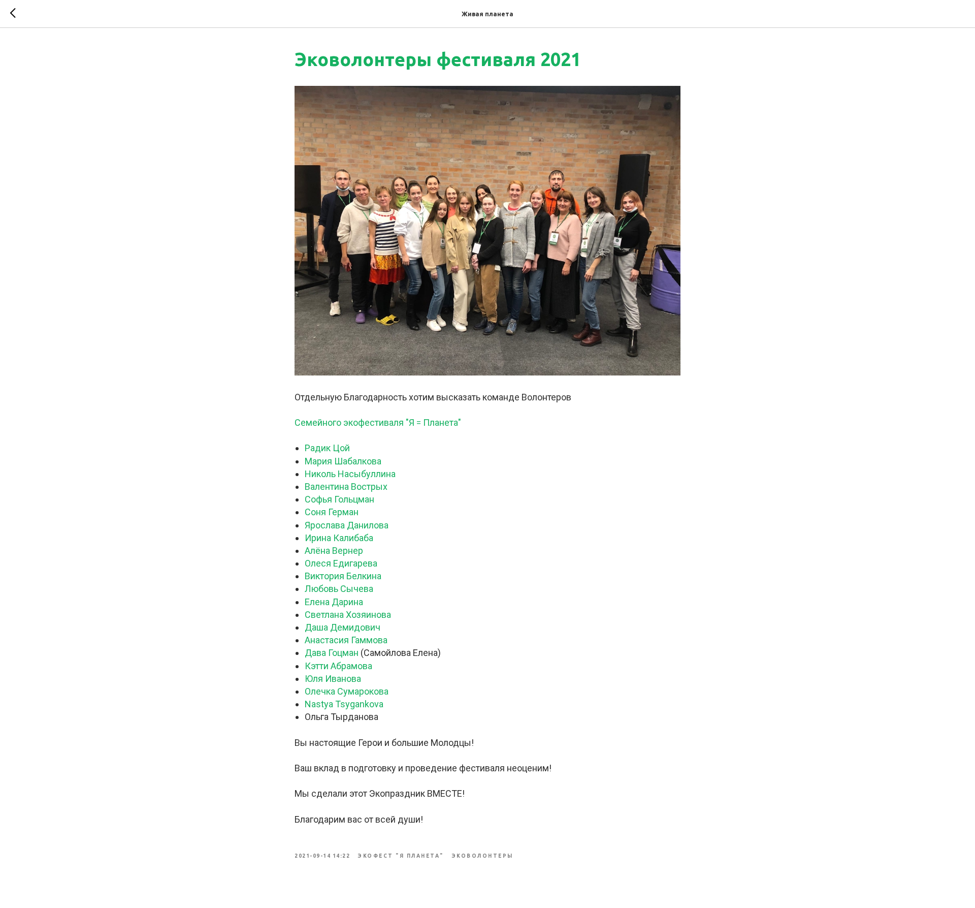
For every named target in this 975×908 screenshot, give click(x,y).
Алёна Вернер (334, 550)
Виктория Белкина (343, 576)
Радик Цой (327, 448)
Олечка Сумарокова (346, 691)
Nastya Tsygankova (344, 704)
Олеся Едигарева (341, 563)
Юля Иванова (333, 678)
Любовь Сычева (339, 588)
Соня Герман (332, 512)
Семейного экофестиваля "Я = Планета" (378, 422)
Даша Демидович (342, 627)
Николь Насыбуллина (350, 473)
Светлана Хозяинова (348, 614)
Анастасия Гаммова (346, 640)
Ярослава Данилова (346, 525)
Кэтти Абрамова (338, 666)
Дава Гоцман (332, 652)
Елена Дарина (334, 602)
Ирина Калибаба (339, 538)
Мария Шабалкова (343, 461)
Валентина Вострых (346, 486)
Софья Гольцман (339, 499)
